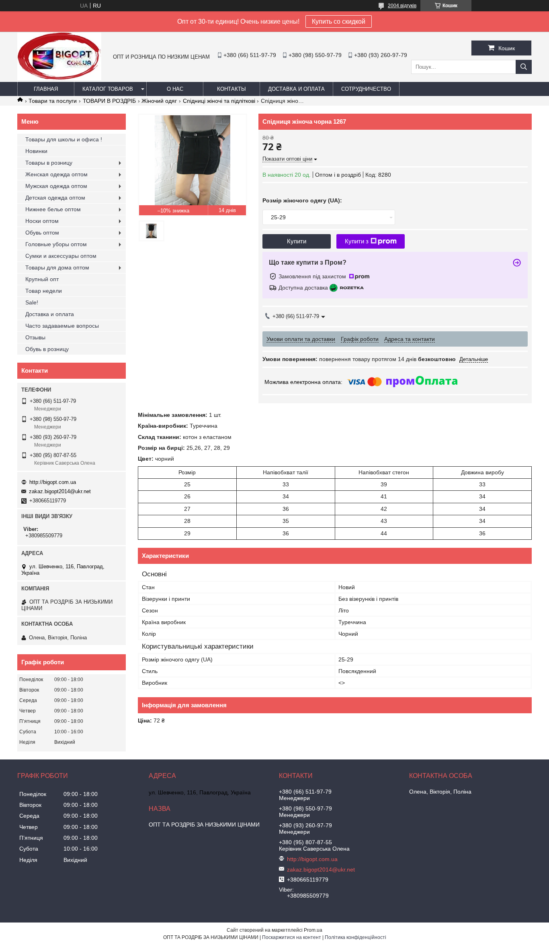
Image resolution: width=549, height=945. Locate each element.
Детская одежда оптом (55, 197)
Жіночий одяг (159, 101)
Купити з (357, 241)
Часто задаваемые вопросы (62, 325)
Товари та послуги (53, 101)
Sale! (31, 302)
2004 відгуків (402, 5)
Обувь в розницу (47, 349)
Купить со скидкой (338, 21)
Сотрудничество (366, 89)
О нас (175, 89)
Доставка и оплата (296, 89)
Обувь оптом (42, 232)
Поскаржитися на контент (291, 937)
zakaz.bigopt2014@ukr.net (60, 491)
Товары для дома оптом (57, 267)
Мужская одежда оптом (56, 186)
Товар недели (43, 291)
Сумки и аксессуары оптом (60, 256)
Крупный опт (42, 279)
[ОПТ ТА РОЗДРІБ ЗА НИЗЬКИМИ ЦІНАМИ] (59, 78)
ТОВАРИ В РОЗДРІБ (109, 101)
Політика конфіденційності (355, 937)
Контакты (231, 89)
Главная (46, 89)
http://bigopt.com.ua (52, 482)
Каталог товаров (107, 89)
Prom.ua (313, 930)
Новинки (36, 151)
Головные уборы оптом (56, 244)
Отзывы (35, 337)
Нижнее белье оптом (53, 209)
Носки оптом (42, 221)
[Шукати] (524, 67)
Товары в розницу (48, 162)
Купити (296, 241)
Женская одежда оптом (56, 174)
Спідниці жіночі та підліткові (219, 101)
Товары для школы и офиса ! (63, 139)
